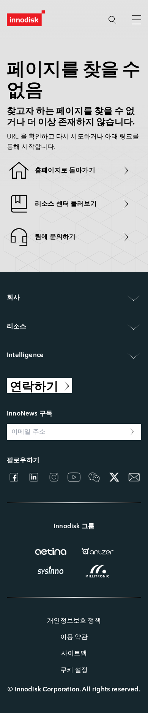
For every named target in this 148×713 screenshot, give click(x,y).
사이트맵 (74, 653)
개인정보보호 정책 (74, 621)
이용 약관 (74, 637)
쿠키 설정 (74, 670)
